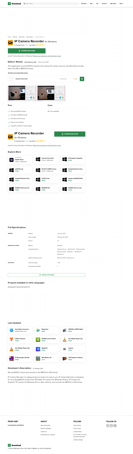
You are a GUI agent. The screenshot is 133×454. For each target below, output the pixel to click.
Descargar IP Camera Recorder (17, 287)
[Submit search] (24, 3)
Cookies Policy (77, 431)
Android (104, 3)
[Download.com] (14, 3)
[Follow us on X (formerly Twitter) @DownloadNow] (111, 425)
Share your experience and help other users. (47, 56)
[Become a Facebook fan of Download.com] (107, 425)
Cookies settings (78, 440)
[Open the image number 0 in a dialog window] (22, 93)
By (19, 45)
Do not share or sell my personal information (80, 435)
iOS (97, 3)
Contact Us (44, 431)
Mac (91, 3)
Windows (83, 3)
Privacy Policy (77, 425)
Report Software (48, 275)
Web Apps (113, 3)
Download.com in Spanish (48, 435)
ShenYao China (39, 368)
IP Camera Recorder (35, 41)
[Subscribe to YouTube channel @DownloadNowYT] (115, 425)
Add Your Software (46, 428)
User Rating (32, 45)
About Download (45, 425)
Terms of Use (77, 428)
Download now (28, 51)
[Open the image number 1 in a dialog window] (51, 93)
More (121, 3)
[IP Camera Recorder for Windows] (10, 42)
